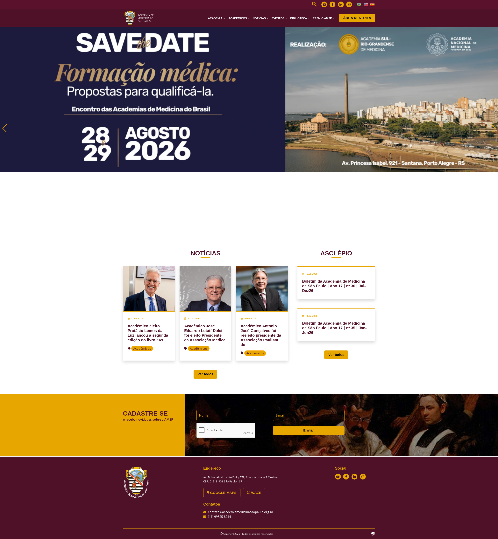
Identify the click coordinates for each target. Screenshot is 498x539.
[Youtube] (324, 4)
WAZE (255, 493)
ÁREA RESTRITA (357, 18)
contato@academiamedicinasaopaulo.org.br (240, 512)
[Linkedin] (341, 4)
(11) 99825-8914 (219, 517)
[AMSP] (140, 18)
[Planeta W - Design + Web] (373, 533)
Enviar (308, 430)
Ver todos (205, 374)
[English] (365, 4)
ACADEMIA (215, 18)
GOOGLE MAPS (223, 493)
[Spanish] (372, 4)
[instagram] (349, 4)
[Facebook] (332, 4)
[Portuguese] (359, 4)
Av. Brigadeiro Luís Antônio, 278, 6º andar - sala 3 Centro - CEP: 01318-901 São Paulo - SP (240, 479)
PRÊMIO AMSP (322, 18)
